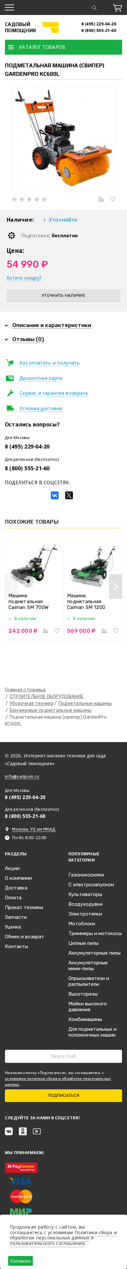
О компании (18, 878)
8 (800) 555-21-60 (99, 30)
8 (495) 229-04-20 (99, 23)
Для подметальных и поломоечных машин (92, 1032)
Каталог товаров (42, 47)
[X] (69, 495)
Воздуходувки (85, 904)
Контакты (16, 946)
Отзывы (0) (28, 339)
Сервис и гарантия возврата (54, 393)
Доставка (16, 888)
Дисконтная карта (41, 378)
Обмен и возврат (24, 937)
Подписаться (63, 1095)
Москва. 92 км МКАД (33, 829)
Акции (12, 868)
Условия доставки (41, 408)
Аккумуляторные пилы (94, 953)
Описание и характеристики (51, 325)
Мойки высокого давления (87, 1007)
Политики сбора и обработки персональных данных (63, 1235)
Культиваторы (85, 894)
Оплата (13, 898)
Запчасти (16, 917)
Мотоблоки (81, 924)
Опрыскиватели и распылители (88, 981)
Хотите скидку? (24, 278)
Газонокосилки (86, 875)
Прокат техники (24, 907)
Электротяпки (85, 914)
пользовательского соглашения (47, 1243)
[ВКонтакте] (55, 495)
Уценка (13, 927)
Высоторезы (83, 994)
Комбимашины (85, 1019)
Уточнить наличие (63, 295)
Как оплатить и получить (50, 363)
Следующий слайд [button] (115, 586)
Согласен (20, 1260)
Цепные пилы (83, 943)
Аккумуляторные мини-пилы (88, 966)
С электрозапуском (91, 885)
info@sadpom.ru (22, 776)
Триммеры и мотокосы (95, 933)
